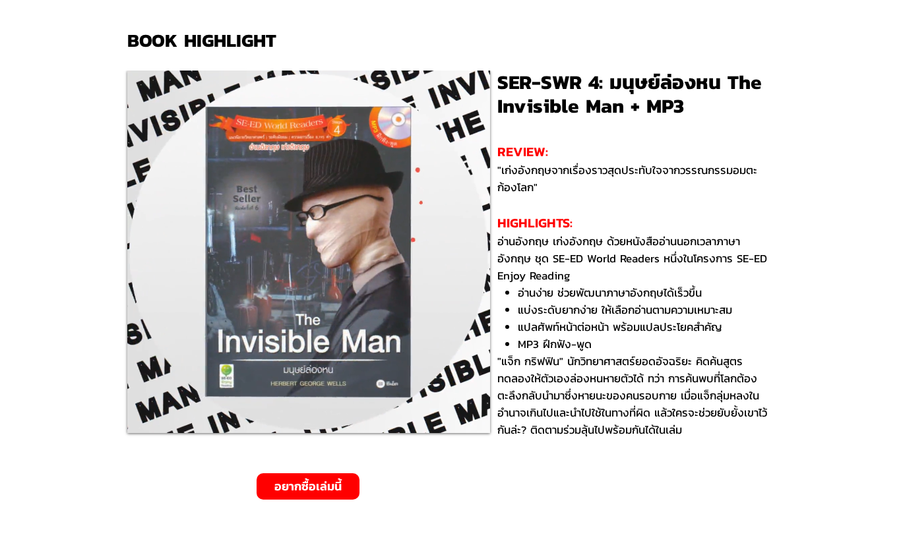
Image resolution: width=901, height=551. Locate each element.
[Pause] (144, 415)
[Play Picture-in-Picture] (449, 415)
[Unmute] (166, 415)
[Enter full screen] (472, 415)
